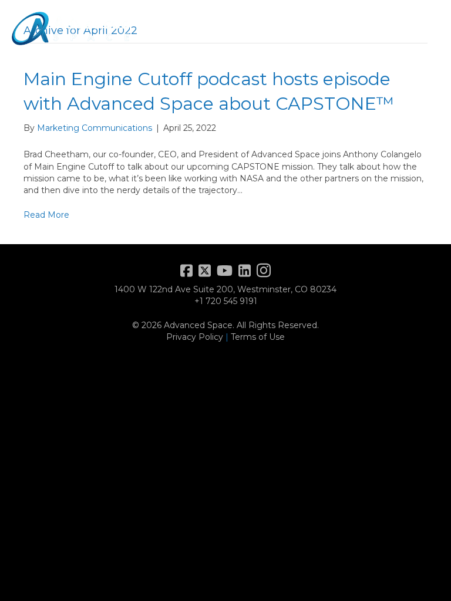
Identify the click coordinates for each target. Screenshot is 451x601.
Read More (46, 215)
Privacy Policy (194, 337)
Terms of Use (258, 337)
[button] (403, 28)
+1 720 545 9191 (225, 301)
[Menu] (424, 28)
